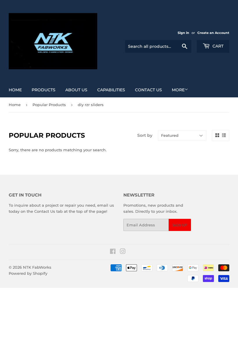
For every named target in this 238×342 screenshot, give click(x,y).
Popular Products (49, 104)
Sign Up (179, 225)
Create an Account (213, 33)
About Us (76, 89)
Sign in (183, 33)
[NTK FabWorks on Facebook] (113, 252)
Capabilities (111, 89)
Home (15, 89)
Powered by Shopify (28, 273)
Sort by (144, 135)
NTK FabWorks (37, 267)
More (178, 89)
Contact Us (148, 89)
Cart (217, 46)
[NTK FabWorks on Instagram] (123, 252)
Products (43, 89)
